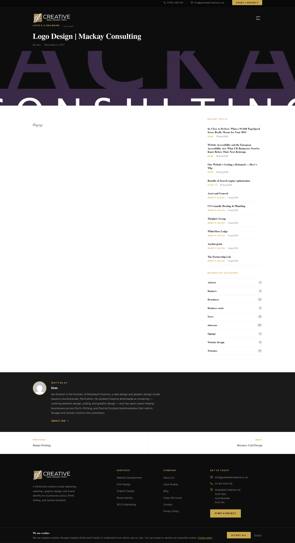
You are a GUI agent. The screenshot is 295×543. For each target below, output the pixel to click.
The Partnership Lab (219, 257)
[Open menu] (258, 18)
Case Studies (170, 484)
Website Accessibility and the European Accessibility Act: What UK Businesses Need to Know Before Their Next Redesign (233, 148)
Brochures (213, 299)
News (211, 316)
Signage (212, 334)
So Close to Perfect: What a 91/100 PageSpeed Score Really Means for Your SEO (234, 130)
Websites (212, 351)
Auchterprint (215, 244)
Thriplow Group (217, 218)
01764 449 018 (223, 483)
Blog (165, 491)
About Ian (58, 420)
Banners (212, 291)
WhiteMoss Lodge (218, 231)
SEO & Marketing (126, 504)
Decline (258, 535)
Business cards (216, 308)
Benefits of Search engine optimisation (229, 181)
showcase (212, 325)
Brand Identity (125, 497)
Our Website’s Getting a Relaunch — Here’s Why (232, 166)
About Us (168, 477)
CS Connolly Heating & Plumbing (226, 206)
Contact (167, 504)
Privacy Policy (171, 511)
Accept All (239, 535)
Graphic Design (125, 491)
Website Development (129, 477)
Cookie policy (205, 537)
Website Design (216, 342)
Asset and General (218, 193)
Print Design (123, 484)
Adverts (212, 282)
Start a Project (247, 2)
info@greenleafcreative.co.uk (231, 477)
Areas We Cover (172, 497)
